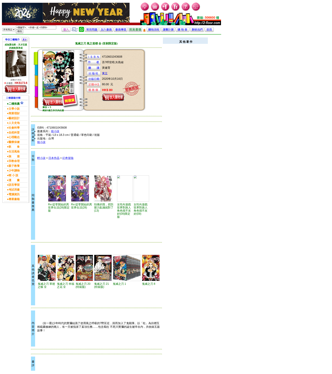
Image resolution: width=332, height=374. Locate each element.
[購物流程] (153, 31)
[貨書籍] (135, 31)
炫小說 (55, 131)
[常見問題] (186, 10)
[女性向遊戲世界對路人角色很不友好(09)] (141, 188)
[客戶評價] (74, 31)
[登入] (66, 31)
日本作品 (53, 158)
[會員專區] (121, 31)
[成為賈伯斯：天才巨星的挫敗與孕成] (15, 63)
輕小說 (41, 158)
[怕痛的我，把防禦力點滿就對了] (105, 188)
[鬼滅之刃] (47, 268)
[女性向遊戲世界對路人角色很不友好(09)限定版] (125, 188)
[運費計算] (168, 31)
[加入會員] (165, 10)
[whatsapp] (81, 31)
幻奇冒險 (67, 158)
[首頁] (196, 10)
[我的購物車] (155, 10)
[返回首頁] (209, 31)
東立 (105, 73)
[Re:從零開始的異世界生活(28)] (82, 188)
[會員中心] (175, 10)
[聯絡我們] (197, 31)
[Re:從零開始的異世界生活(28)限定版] (59, 188)
